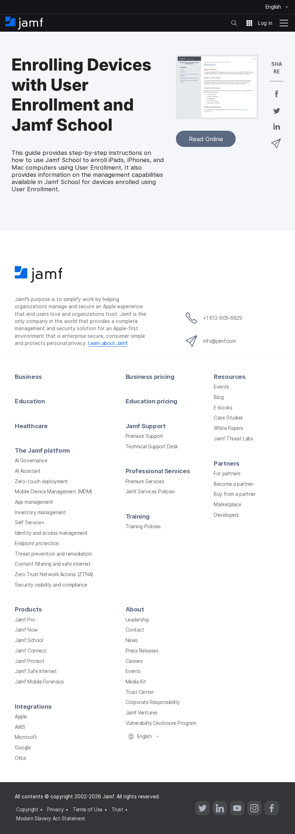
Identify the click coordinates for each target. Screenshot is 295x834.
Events (221, 387)
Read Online (206, 139)
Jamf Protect (30, 661)
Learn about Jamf (107, 343)
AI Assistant (28, 471)
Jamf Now (26, 630)
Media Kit (136, 682)
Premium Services (145, 481)
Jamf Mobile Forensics (39, 682)
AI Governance (31, 460)
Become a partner (233, 484)
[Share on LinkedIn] (276, 131)
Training (138, 516)
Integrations (33, 706)
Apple (21, 716)
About (135, 609)
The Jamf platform (42, 450)
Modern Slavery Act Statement (50, 818)
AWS (20, 727)
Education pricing (151, 401)
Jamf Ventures (142, 713)
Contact (135, 630)
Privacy (55, 809)
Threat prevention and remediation (53, 554)
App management (34, 502)
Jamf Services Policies (150, 491)
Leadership (137, 620)
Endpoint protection (37, 543)
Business (28, 376)
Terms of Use (88, 809)
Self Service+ (29, 522)
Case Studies (228, 418)
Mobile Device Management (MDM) (53, 491)
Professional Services (158, 471)
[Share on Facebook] (276, 98)
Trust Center (140, 692)
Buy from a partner (234, 494)
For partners (227, 473)
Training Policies (143, 526)
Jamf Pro (25, 620)
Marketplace (227, 504)
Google (23, 747)
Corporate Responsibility (153, 702)
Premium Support (144, 436)
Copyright (27, 809)
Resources (229, 376)
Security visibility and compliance (51, 585)
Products (28, 609)
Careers (134, 661)
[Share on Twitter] (276, 115)
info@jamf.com (219, 341)
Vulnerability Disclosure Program (161, 723)
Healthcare (31, 426)
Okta (20, 758)
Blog (218, 397)
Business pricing (150, 376)
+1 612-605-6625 (222, 318)
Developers (226, 515)
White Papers (228, 428)
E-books (223, 408)
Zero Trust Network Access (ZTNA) (54, 574)
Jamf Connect (31, 651)
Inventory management (40, 512)
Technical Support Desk (152, 446)
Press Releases (142, 651)
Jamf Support (146, 426)
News (132, 640)
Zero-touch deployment (41, 481)
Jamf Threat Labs (233, 438)
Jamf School (29, 640)
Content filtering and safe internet (52, 564)
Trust (117, 809)
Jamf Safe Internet (35, 671)
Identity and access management (51, 533)
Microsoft (26, 737)
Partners (226, 463)
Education (30, 401)
